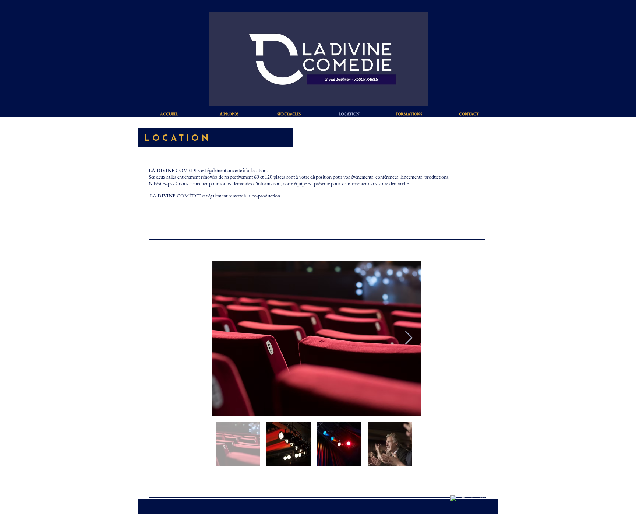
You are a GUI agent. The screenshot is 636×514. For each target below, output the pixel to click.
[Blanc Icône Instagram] (463, 495)
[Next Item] (408, 338)
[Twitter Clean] (473, 495)
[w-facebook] (454, 498)
